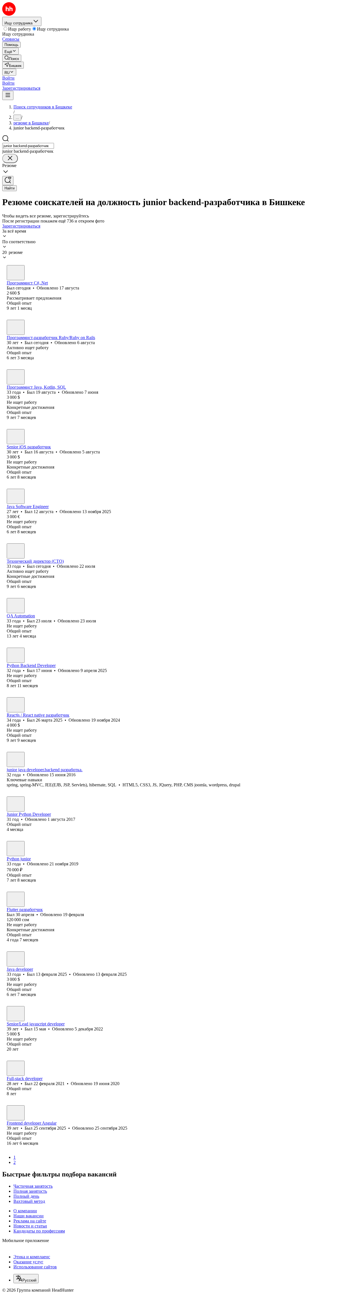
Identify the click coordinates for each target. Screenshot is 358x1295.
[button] (8, 78)
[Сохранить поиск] (7, 180)
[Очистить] (10, 158)
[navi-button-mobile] (7, 95)
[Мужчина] (16, 272)
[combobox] (28, 146)
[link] (11, 58)
